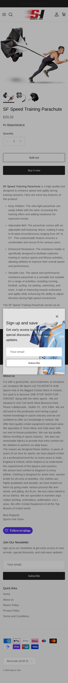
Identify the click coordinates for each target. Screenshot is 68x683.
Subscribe (34, 362)
